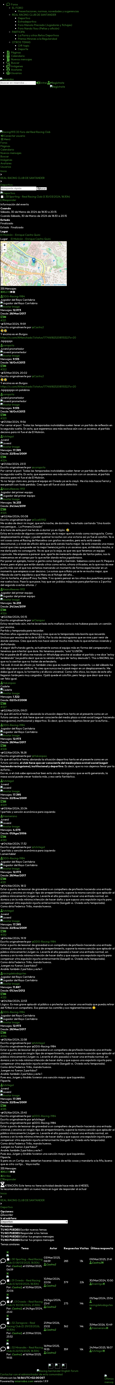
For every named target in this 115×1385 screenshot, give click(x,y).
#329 (3, 805)
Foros (14, 4)
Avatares (16, 69)
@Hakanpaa (39, 756)
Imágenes (16, 66)
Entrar (43, 83)
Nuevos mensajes (21, 59)
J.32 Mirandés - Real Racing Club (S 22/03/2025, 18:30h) (24, 1349)
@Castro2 (38, 327)
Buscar (14, 63)
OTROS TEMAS (21, 42)
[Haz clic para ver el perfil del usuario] (1, 317)
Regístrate (58, 83)
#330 (3, 840)
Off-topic (23, 45)
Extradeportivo (27, 21)
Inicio (3, 171)
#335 (3, 1109)
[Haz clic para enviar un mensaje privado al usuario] (4, 317)
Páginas (15, 52)
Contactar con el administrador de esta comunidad (31, 1374)
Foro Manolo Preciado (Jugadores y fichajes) (45, 25)
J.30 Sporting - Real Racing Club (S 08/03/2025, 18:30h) (24, 1260)
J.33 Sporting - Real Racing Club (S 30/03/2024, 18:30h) (37, 196)
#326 (3, 613)
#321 (3, 320)
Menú (7, 139)
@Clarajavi (38, 620)
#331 (3, 882)
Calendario (17, 56)
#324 (3, 460)
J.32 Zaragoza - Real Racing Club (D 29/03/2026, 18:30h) (23, 1326)
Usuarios (16, 73)
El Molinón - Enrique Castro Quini (20, 235)
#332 (3, 934)
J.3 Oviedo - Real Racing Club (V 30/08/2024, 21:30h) (24, 1303)
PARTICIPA (18, 32)
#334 (3, 1036)
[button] (34, 260)
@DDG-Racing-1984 (44, 941)
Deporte (23, 49)
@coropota (38, 467)
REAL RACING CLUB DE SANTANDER (34, 14)
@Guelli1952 (39, 519)
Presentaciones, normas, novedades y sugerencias (48, 11)
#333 (3, 997)
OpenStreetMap (59, 284)
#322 (3, 369)
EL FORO (17, 8)
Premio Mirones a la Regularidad (37, 38)
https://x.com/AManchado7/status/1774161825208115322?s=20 (38, 337)
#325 (3, 513)
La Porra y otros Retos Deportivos (38, 35)
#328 (3, 749)
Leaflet (47, 284)
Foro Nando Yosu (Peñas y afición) (38, 28)
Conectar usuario (14, 136)
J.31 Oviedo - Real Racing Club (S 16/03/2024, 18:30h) (23, 1282)
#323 (3, 418)
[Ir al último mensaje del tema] (7, 1252)
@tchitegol (38, 847)
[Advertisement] (57, 109)
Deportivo (24, 18)
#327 (3, 707)
